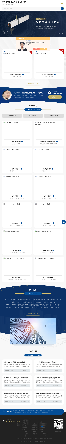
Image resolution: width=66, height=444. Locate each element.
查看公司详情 (31, 313)
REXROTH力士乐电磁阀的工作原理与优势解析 (17, 378)
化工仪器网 (29, 441)
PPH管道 (21, 410)
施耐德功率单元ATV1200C (47, 141)
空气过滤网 (50, 410)
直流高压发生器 (40, 410)
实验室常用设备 (54, 115)
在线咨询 (54, 97)
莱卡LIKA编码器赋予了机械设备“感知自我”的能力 (17, 393)
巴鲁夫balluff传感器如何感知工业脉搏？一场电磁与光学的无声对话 (17, 362)
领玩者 (15, 410)
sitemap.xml (43, 441)
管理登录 (35, 441)
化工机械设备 (33, 115)
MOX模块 (16, 250)
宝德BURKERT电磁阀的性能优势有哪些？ (48, 378)
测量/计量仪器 (12, 115)
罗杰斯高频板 (30, 410)
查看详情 (23, 370)
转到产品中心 (31, 83)
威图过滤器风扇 (47, 250)
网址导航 (37, 412)
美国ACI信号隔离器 (15, 74)
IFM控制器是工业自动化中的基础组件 (46, 362)
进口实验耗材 (17, 412)
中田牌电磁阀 (16, 277)
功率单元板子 (16, 169)
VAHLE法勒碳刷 (16, 141)
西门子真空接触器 (48, 277)
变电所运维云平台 (28, 412)
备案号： (49, 438)
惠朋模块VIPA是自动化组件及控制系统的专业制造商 (49, 393)
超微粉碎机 (45, 412)
